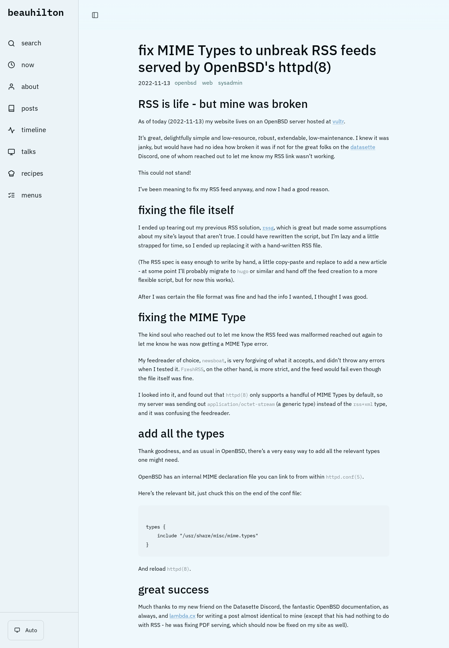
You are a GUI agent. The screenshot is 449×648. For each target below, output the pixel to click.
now (27, 64)
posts (29, 108)
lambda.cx (182, 615)
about (30, 86)
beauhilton (36, 12)
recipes (32, 173)
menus (31, 195)
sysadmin (230, 82)
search (31, 43)
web (207, 82)
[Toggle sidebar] (95, 15)
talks (28, 151)
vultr (338, 121)
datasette (362, 146)
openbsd (185, 82)
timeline (33, 129)
